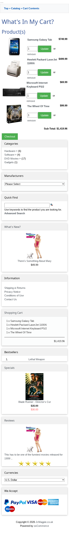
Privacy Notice (12, 291)
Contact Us (10, 299)
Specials (9, 368)
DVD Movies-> (12, 158)
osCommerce (41, 525)
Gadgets (9, 162)
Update (45, 48)
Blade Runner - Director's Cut (34, 401)
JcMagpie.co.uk (44, 522)
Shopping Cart (13, 313)
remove (31, 54)
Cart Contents (31, 8)
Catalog (15, 8)
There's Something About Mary (34, 261)
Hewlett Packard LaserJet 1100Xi (28, 324)
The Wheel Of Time (20, 332)
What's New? (12, 227)
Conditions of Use (14, 295)
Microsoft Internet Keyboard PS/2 (28, 328)
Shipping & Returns (14, 287)
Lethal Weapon (36, 359)
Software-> (10, 154)
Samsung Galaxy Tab (22, 320)
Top (6, 8)
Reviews (9, 420)
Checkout (10, 136)
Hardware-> (10, 151)
